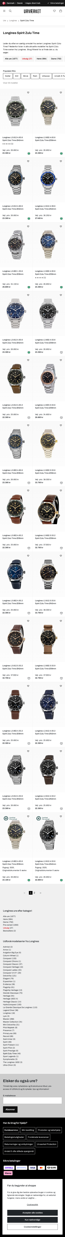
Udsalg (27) (27, 59)
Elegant (6, 979)
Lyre (4, 1016)
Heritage (6, 996)
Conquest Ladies (10, 970)
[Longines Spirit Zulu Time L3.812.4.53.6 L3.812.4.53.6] (49, 835)
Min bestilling (28, 1130)
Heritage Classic (10, 1002)
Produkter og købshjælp (49, 1130)
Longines (13, 21)
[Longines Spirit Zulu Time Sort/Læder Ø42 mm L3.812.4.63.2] (16, 379)
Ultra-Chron (8, 1065)
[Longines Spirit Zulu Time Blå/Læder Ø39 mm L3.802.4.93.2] (16, 574)
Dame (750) (56, 59)
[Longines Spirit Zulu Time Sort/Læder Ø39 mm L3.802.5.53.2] (49, 509)
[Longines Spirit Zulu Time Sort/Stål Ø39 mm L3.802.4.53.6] (49, 314)
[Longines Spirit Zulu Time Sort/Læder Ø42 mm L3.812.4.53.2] (49, 770)
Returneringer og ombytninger (18, 1144)
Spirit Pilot (7, 1048)
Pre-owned (7, 925)
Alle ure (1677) (11, 59)
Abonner (10, 1109)
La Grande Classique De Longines (17, 1007)
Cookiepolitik (32, 1205)
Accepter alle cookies (33, 1213)
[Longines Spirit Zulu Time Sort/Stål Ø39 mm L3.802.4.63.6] (49, 111)
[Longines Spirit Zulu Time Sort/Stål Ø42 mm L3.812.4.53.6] (16, 770)
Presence (7, 1030)
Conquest (7, 958)
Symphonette (9, 1059)
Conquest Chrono (10, 961)
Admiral (6, 947)
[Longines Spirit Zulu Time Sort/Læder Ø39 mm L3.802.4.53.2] (16, 705)
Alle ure (6, 916)
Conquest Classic (10, 964)
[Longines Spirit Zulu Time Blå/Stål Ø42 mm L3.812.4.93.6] (16, 314)
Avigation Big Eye (10, 953)
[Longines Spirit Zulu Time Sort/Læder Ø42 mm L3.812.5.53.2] (16, 639)
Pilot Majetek (8, 1028)
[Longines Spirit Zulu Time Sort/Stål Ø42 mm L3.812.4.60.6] (16, 180)
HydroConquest (9, 1005)
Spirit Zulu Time (10, 1054)
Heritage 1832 (9, 999)
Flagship (6, 987)
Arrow (5, 950)
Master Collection (10, 1022)
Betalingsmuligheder (14, 1137)
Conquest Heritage (11, 967)
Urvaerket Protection (46, 1144)
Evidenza (7, 984)
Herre (5, 919)
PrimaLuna (7, 1033)
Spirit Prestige (9, 1051)
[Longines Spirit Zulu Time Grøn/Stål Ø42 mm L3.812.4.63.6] (16, 111)
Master (6, 1019)
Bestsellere (8, 931)
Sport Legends (9, 1056)
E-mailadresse (9, 1096)
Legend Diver (8, 1010)
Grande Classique (10, 993)
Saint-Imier (7, 1039)
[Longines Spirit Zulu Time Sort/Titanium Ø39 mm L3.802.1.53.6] (16, 245)
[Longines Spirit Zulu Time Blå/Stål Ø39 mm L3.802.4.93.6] (49, 245)
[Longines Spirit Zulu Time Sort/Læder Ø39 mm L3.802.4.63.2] (16, 509)
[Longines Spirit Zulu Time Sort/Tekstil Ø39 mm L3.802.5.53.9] (49, 639)
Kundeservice (11, 1130)
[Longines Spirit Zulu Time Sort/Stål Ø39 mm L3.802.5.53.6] (49, 444)
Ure (4, 21)
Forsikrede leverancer (38, 1137)
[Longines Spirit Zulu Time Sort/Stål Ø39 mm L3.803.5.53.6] (49, 379)
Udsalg (6, 928)
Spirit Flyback (9, 1045)
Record (6, 1036)
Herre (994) (42, 59)
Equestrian (7, 981)
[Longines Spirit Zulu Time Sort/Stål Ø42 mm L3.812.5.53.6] (49, 574)
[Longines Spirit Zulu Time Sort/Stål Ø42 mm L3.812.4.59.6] (49, 180)
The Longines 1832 (11, 1062)
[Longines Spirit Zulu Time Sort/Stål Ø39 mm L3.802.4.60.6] (16, 444)
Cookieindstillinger (32, 1227)
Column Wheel (9, 956)
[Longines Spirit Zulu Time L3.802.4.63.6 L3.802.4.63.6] (16, 835)
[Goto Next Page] (40, 893)
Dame (5, 922)
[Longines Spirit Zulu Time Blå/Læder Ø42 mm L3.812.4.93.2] (49, 705)
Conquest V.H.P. (10, 973)
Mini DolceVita (9, 1025)
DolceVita (7, 976)
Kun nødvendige (32, 1220)
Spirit (5, 1042)
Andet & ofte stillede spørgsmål (19, 1151)
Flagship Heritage (10, 990)
